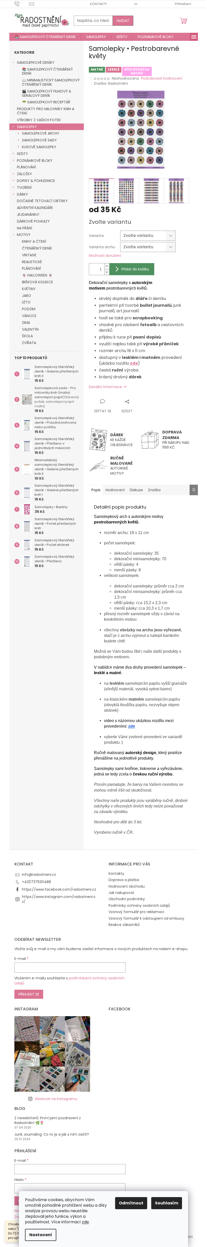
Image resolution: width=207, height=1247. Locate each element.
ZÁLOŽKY (24, 173)
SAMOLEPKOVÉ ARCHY (40, 133)
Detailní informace (105, 386)
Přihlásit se (28, 994)
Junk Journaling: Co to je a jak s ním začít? (51, 1134)
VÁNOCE (29, 315)
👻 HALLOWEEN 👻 (37, 275)
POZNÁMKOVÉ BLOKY (35, 160)
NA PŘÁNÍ (24, 228)
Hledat (123, 20)
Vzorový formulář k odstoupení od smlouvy (146, 918)
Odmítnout (131, 1203)
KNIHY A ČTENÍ (34, 241)
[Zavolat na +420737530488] (21, 3)
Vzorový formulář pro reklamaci (136, 911)
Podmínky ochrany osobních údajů (139, 905)
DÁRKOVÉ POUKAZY (33, 221)
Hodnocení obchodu (127, 886)
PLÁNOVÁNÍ (26, 167)
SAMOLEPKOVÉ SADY (39, 140)
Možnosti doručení (105, 255)
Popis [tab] (95, 489)
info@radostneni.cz (39, 874)
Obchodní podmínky (127, 898)
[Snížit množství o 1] (106, 272)
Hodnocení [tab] (115, 489)
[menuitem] (45, 37)
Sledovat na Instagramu (56, 1098)
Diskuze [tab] (136, 489)
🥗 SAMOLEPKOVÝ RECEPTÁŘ (46, 102)
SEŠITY (22, 153)
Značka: (111, 83)
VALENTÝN (30, 329)
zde (85, 1222)
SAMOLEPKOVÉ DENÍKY (36, 62)
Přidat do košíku (135, 269)
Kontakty (98, 4)
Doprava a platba (124, 879)
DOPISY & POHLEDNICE (36, 180)
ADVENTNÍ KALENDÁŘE (35, 207)
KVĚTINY (29, 288)
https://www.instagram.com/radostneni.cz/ (59, 899)
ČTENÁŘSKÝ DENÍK (37, 248)
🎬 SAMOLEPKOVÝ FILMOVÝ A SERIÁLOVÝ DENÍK (46, 93)
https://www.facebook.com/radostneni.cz (59, 889)
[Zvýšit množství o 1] (106, 266)
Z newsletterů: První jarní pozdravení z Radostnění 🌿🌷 (47, 1120)
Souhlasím (166, 1203)
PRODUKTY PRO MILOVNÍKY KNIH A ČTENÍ (45, 111)
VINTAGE (29, 255)
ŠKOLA (27, 335)
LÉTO (26, 302)
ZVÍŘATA (29, 342)
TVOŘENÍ (24, 187)
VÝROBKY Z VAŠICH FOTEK (39, 119)
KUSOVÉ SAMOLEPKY (39, 146)
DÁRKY (22, 194)
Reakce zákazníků (124, 924)
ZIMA (26, 322)
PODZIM (28, 308)
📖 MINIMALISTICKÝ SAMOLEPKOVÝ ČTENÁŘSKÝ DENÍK (51, 82)
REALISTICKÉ (32, 261)
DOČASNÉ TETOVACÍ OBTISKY (42, 200)
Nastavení (40, 1235)
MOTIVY (24, 234)
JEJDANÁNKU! (28, 214)
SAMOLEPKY (27, 126)
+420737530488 (36, 881)
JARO (26, 295)
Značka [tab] (154, 489)
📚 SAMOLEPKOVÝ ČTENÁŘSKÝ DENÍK (47, 71)
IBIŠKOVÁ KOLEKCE (37, 282)
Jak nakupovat (121, 892)
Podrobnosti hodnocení (161, 78)
